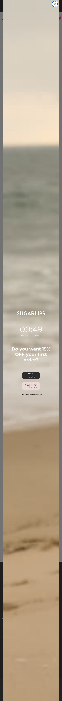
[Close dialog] (55, 4)
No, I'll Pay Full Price (31, 386)
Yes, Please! (31, 375)
